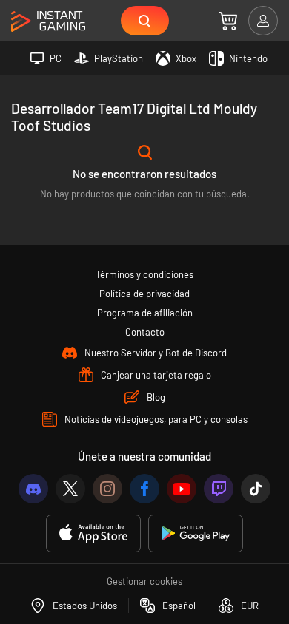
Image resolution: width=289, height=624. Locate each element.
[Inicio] (48, 22)
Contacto (145, 332)
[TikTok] (255, 488)
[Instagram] (107, 488)
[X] (70, 488)
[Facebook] (144, 488)
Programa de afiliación (145, 313)
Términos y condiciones (144, 274)
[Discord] (33, 488)
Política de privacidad (144, 293)
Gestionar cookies (144, 581)
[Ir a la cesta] (228, 20)
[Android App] (195, 533)
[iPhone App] (93, 533)
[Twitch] (218, 488)
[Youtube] (181, 488)
